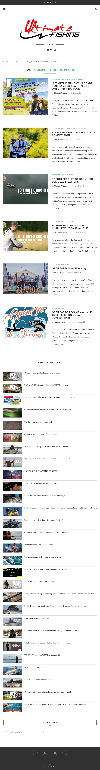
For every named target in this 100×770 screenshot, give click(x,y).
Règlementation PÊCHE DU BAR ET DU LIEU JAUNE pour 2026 (50, 397)
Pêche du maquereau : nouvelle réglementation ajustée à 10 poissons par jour (55, 704)
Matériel (84, 128)
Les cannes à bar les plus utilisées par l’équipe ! (43, 520)
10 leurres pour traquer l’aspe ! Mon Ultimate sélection (46, 446)
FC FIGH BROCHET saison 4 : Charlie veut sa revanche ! (70, 227)
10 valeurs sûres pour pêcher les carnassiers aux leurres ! (47, 692)
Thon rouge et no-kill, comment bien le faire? (42, 557)
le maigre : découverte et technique (38, 544)
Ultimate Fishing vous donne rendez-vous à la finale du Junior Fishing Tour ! (72, 86)
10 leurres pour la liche (33, 667)
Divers (70, 79)
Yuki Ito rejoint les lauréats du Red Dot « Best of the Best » (48, 643)
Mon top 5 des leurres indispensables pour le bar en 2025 (47, 458)
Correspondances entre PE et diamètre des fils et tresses (47, 409)
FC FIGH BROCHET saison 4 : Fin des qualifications (72, 180)
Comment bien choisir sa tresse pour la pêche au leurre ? (47, 532)
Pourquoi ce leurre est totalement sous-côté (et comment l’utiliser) (51, 630)
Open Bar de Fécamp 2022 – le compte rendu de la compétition (72, 315)
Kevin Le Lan (59, 272)
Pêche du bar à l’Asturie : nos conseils (39, 581)
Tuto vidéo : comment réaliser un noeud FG (41, 483)
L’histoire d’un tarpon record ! (36, 618)
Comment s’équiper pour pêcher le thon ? (41, 434)
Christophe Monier (61, 139)
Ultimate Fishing (60, 93)
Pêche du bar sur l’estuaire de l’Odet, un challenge (44, 495)
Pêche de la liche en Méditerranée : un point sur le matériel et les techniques (55, 606)
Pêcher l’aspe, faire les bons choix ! (38, 679)
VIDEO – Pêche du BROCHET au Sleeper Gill (42, 655)
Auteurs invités (60, 322)
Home (5, 62)
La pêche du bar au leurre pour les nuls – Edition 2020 (45, 569)
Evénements (81, 79)
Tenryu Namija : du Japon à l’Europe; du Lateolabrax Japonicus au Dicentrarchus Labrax (59, 593)
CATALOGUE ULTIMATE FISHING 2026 (40, 471)
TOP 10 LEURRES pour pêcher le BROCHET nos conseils (47, 385)
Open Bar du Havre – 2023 (69, 268)
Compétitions (58, 79)
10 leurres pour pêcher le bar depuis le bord (42, 373)
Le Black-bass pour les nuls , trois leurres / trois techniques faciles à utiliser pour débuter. (60, 508)
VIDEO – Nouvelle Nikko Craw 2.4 (38, 422)
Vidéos (70, 175)
